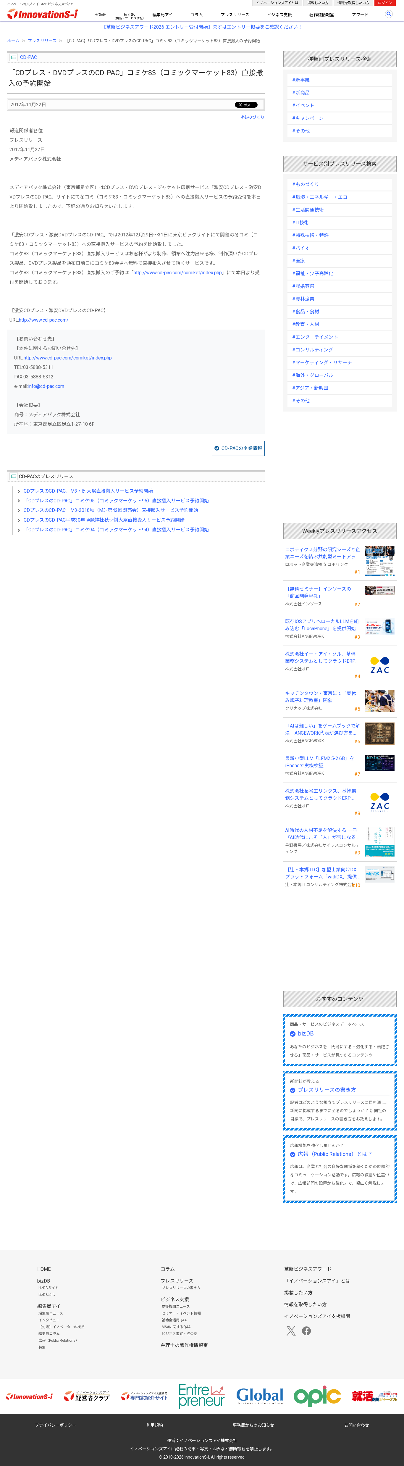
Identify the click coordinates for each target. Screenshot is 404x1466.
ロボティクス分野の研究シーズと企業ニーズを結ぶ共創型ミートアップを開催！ (322, 553)
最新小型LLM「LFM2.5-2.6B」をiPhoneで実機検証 (319, 762)
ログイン (385, 3)
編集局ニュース (50, 1313)
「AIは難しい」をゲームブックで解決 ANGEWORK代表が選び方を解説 (322, 730)
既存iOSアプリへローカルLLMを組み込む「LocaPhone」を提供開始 (322, 625)
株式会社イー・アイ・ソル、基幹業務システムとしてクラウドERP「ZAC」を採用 (320, 658)
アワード (360, 14)
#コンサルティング (312, 350)
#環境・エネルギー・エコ (320, 197)
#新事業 (301, 80)
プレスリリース (235, 14)
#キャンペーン (308, 118)
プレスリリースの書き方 (327, 1090)
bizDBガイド (48, 1288)
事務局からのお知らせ (253, 1425)
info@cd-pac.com (46, 386)
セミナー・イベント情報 (181, 1313)
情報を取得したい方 (353, 3)
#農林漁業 (303, 299)
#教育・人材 (305, 324)
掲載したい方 (318, 3)
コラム (196, 14)
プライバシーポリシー (55, 1425)
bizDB (129, 14)
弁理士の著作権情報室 (184, 1345)
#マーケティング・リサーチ (322, 362)
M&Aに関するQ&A (176, 1327)
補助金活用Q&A (174, 1320)
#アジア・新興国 (310, 388)
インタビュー (49, 1320)
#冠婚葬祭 (303, 286)
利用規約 (154, 1425)
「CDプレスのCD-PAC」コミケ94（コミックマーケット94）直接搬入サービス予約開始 (116, 530)
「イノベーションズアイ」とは (317, 1281)
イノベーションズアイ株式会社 (208, 1440)
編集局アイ (162, 14)
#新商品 (301, 93)
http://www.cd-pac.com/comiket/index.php (178, 272)
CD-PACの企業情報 (242, 448)
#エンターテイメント (315, 337)
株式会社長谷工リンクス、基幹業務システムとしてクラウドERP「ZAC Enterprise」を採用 (320, 795)
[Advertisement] (136, 590)
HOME (100, 14)
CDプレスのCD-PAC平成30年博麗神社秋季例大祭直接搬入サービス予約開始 (104, 520)
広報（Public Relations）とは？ (335, 1154)
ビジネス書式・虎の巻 (179, 1334)
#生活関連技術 (308, 210)
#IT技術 (300, 222)
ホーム (13, 40)
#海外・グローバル (312, 375)
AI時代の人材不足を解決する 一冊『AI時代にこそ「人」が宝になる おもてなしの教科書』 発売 (321, 834)
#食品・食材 (305, 312)
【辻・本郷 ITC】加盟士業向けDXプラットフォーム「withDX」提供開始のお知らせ (321, 873)
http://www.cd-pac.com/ (44, 320)
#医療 (298, 261)
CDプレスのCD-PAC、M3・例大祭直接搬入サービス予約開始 (88, 491)
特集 (42, 1347)
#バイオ (301, 248)
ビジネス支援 (279, 14)
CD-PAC (28, 57)
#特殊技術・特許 (310, 235)
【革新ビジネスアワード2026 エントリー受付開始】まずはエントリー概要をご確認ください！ (202, 27)
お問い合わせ (356, 1425)
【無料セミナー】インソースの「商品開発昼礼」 (318, 592)
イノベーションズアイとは (277, 3)
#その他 (301, 131)
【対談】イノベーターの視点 (61, 1327)
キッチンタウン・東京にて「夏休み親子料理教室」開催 (320, 697)
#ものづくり (253, 117)
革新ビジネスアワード (308, 1269)
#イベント (303, 105)
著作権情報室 (321, 14)
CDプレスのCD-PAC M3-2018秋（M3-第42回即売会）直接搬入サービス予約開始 (111, 510)
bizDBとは (46, 1295)
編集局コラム (49, 1334)
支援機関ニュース (176, 1306)
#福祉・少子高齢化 (312, 273)
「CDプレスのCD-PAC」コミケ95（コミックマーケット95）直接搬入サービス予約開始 (116, 501)
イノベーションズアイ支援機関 (317, 1316)
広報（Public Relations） (58, 1340)
